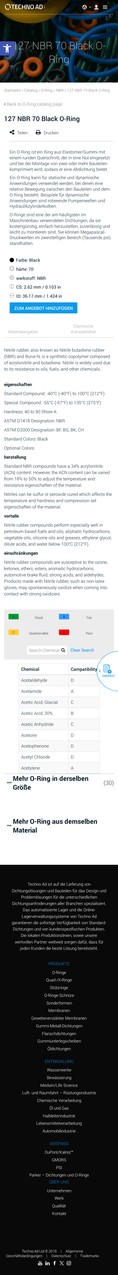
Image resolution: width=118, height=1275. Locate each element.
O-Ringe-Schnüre (59, 995)
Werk (59, 1198)
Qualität (59, 1205)
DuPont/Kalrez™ (59, 1152)
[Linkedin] (47, 1263)
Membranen (59, 1010)
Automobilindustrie (59, 1131)
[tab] (30, 332)
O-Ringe (59, 972)
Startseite (12, 90)
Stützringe (59, 987)
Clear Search (82, 650)
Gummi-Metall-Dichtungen (59, 1025)
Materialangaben (23, 331)
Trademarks (89, 1255)
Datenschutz (61, 1255)
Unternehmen (59, 1190)
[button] (105, 671)
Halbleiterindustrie (59, 1115)
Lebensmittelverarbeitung (59, 1123)
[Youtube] (40, 1263)
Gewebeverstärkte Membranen (59, 1018)
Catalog (31, 90)
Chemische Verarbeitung (59, 1100)
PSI (59, 1167)
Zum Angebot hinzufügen (43, 308)
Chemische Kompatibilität (83, 328)
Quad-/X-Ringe (59, 980)
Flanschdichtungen (59, 1033)
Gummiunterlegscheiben (59, 1041)
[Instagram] (69, 1263)
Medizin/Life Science (59, 1085)
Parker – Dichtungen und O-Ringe (59, 1175)
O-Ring (46, 90)
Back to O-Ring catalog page (34, 104)
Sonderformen (59, 1003)
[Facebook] (54, 1263)
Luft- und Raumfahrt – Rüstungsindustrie (59, 1092)
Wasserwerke (59, 1069)
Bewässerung (59, 1077)
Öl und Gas (59, 1108)
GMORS (59, 1159)
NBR (60, 90)
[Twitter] (62, 1263)
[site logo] (25, 7)
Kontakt (59, 1213)
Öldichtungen (59, 1048)
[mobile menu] (105, 6)
